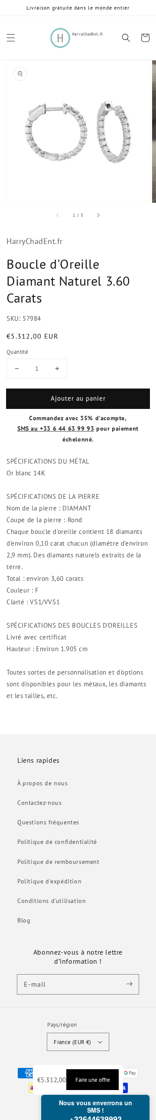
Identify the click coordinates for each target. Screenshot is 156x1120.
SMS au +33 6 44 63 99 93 (55, 428)
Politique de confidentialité (57, 842)
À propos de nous (42, 783)
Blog (23, 920)
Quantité (17, 352)
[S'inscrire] (129, 984)
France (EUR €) (72, 1042)
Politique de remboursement (58, 862)
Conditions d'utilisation (51, 901)
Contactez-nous (39, 803)
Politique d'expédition (49, 881)
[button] (10, 37)
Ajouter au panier (78, 398)
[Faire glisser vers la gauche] (58, 214)
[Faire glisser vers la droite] (97, 214)
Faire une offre (92, 1080)
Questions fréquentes (48, 822)
